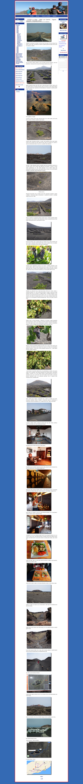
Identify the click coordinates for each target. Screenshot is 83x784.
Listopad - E (19, 44)
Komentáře (18, 60)
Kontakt (17, 63)
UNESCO (18, 57)
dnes (63, 50)
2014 (18, 26)
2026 (18, 52)
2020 (18, 32)
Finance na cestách (46, 16)
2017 (18, 29)
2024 (18, 50)
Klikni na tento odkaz (63, 30)
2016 (18, 28)
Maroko (37, 16)
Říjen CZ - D (19, 43)
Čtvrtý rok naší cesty (19, 75)
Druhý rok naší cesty (19, 71)
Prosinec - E (19, 45)
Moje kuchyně (19, 54)
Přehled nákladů (19, 56)
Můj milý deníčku (19, 62)
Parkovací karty (19, 61)
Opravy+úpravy (19, 53)
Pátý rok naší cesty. (19, 77)
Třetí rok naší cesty (19, 73)
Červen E (19, 39)
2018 (18, 30)
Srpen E (18, 41)
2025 (18, 51)
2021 (18, 46)
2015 (18, 27)
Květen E (19, 38)
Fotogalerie (18, 59)
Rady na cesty (19, 55)
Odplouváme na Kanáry (19, 84)
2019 (18, 31)
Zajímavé (54, 16)
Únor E (18, 34)
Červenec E (19, 40)
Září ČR (18, 42)
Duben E (19, 37)
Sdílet (41, 776)
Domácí (31, 16)
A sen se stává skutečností (20, 69)
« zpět (42, 778)
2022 (18, 48)
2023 (18, 49)
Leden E (19, 33)
